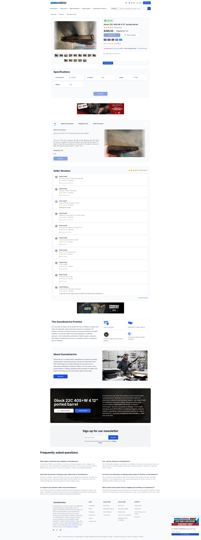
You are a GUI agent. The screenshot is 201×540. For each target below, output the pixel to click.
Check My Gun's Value (99, 8)
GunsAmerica (59, 502)
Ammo (91, 518)
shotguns (88, 464)
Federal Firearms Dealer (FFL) (72, 479)
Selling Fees (121, 512)
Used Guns (92, 515)
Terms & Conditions (133, 536)
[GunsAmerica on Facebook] (53, 530)
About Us (137, 517)
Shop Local (63, 8)
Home (54, 14)
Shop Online (53, 8)
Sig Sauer (88, 466)
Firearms (61, 14)
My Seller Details (123, 509)
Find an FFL (106, 515)
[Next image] (95, 35)
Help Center (138, 505)
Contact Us (137, 509)
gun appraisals (74, 523)
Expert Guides (86, 8)
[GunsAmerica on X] (57, 530)
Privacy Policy (123, 536)
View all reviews (143, 297)
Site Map (141, 536)
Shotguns (91, 512)
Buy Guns (60, 376)
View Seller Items (142, 48)
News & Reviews (74, 8)
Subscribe (113, 437)
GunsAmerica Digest (72, 526)
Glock (83, 466)
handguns (78, 464)
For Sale (114, 8)
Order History (107, 512)
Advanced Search (108, 509)
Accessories (92, 521)
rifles (83, 464)
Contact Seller (108, 63)
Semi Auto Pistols (71, 14)
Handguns (92, 505)
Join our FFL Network (124, 515)
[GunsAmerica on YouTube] (60, 530)
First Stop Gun (116, 48)
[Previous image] (54, 35)
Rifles (90, 509)
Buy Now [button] (112, 35)
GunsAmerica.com (70, 536)
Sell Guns (146, 2)
